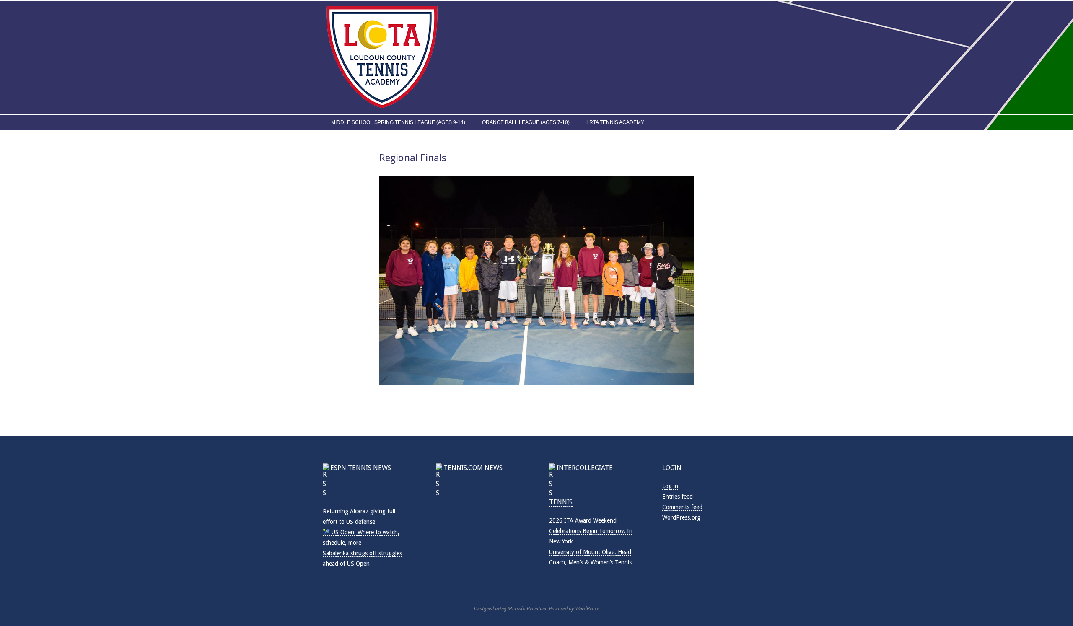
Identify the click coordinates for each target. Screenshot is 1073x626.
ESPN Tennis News (360, 468)
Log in (670, 486)
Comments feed (682, 507)
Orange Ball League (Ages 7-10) (526, 122)
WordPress (587, 608)
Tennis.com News (473, 468)
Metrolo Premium (527, 608)
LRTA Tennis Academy (615, 122)
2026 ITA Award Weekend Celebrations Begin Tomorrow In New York (590, 531)
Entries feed (677, 496)
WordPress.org (681, 517)
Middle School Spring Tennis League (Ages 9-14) (398, 122)
